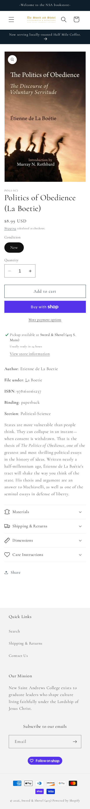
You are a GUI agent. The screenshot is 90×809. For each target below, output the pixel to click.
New (14, 247)
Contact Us (18, 655)
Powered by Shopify (66, 800)
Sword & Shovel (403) (36, 800)
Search (14, 631)
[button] (11, 19)
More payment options (45, 320)
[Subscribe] (75, 741)
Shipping (10, 228)
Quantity (11, 260)
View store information (30, 353)
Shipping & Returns (25, 643)
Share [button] (15, 572)
